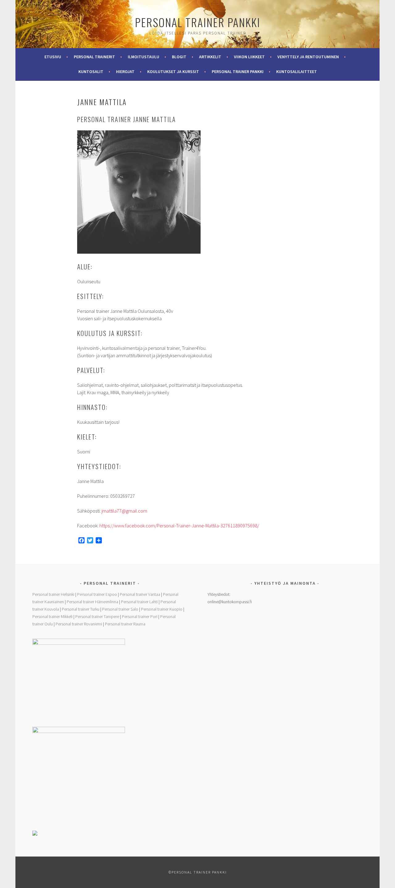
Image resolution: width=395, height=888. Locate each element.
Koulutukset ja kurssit (173, 71)
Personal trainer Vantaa (140, 594)
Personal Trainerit (94, 56)
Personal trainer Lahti (139, 601)
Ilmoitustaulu (143, 56)
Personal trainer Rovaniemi (79, 624)
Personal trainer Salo (120, 609)
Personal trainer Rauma (125, 624)
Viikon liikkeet (249, 56)
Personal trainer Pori (139, 616)
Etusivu (52, 56)
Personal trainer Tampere (97, 616)
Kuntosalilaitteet (296, 71)
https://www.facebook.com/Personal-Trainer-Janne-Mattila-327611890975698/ (179, 525)
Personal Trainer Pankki (197, 22)
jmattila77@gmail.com (124, 511)
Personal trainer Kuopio (161, 609)
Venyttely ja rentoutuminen (308, 56)
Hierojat (125, 71)
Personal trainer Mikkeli (52, 616)
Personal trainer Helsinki (53, 594)
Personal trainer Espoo (97, 594)
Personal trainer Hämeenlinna (92, 601)
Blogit (179, 56)
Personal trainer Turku (80, 609)
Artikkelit (210, 56)
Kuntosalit (90, 71)
